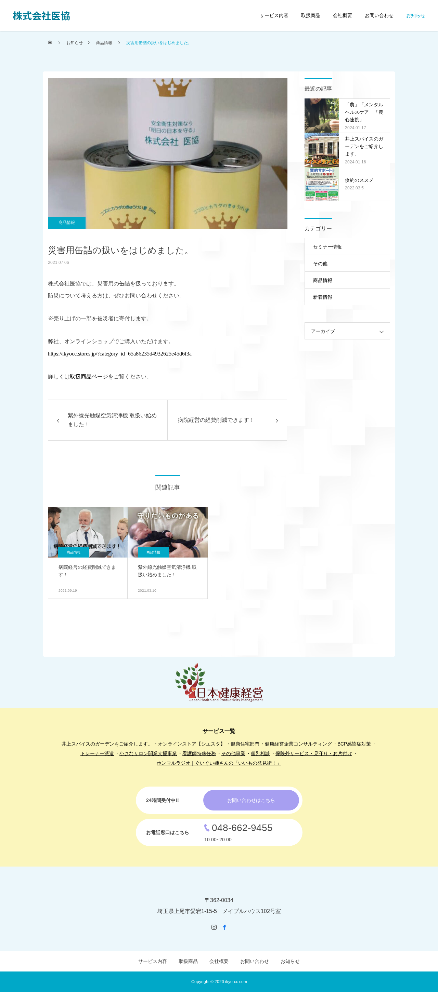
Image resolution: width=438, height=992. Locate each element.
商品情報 (67, 222)
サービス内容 (274, 15)
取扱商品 (310, 15)
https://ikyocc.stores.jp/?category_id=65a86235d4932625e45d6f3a (120, 354)
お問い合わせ (379, 15)
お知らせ (415, 15)
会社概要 (342, 15)
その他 (320, 263)
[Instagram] (213, 927)
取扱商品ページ (89, 376)
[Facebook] (224, 927)
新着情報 (322, 297)
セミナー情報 (327, 247)
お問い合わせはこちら (251, 800)
